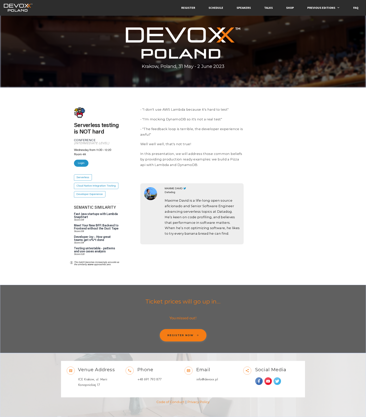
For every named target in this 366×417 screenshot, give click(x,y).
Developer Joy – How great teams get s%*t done (92, 238)
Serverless (82, 177)
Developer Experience (89, 194)
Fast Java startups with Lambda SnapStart (96, 215)
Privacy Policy (198, 402)
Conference (85, 140)
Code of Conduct (171, 402)
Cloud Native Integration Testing (96, 185)
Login (81, 163)
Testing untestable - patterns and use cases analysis (94, 250)
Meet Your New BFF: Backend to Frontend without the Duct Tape (96, 227)
